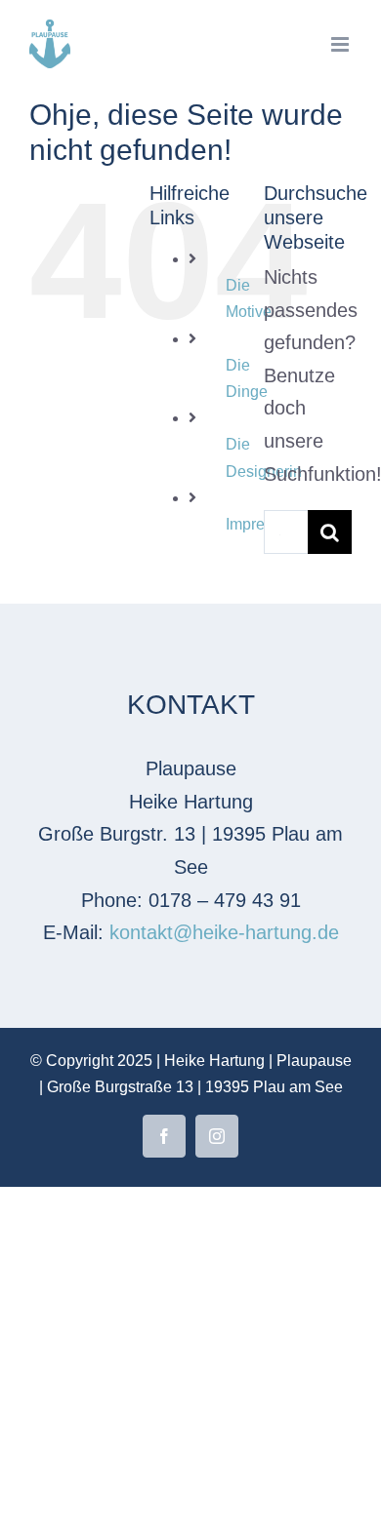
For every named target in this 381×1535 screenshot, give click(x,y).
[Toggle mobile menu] (341, 44)
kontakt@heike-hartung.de (224, 932)
